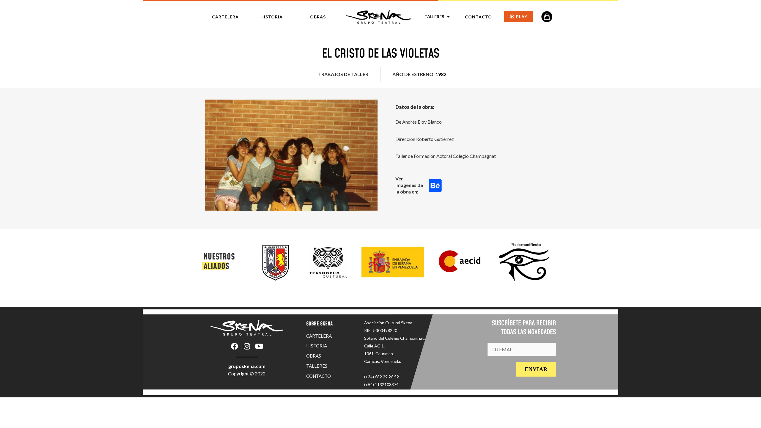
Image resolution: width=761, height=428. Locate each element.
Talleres (434, 16)
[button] (225, 17)
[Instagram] (246, 346)
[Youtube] (258, 346)
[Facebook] (234, 346)
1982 (440, 74)
